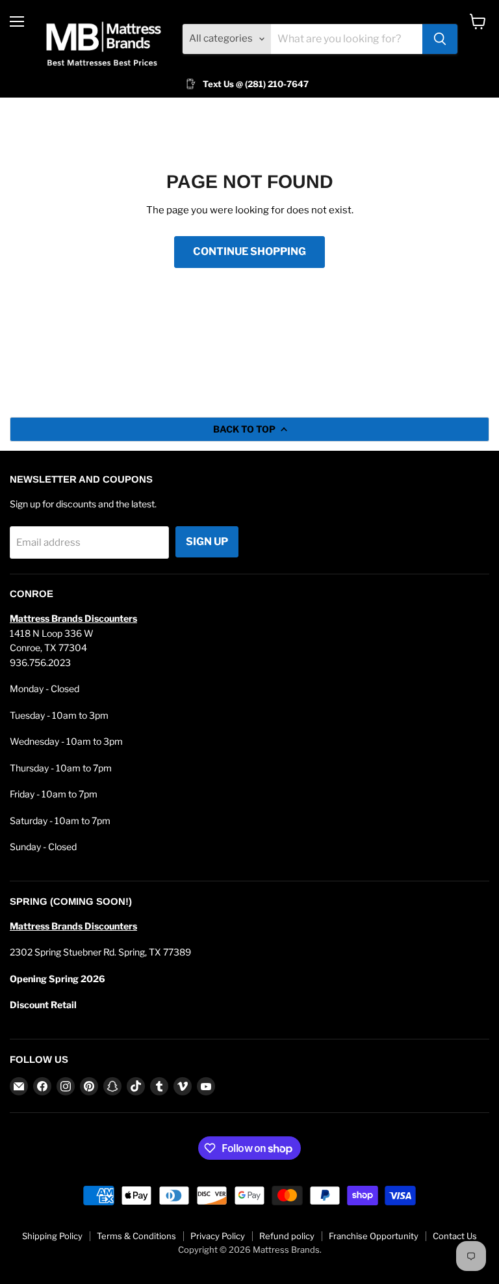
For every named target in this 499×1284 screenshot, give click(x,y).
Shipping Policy (52, 1236)
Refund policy (286, 1236)
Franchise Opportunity (373, 1236)
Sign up (207, 541)
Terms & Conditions (136, 1236)
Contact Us (455, 1236)
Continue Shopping (249, 251)
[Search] (439, 39)
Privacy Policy (217, 1236)
